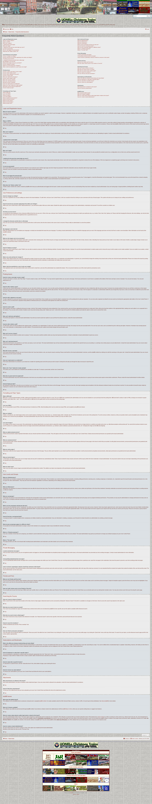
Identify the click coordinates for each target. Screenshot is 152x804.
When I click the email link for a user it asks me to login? (15, 66)
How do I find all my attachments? (84, 88)
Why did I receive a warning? (9, 82)
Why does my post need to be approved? (12, 86)
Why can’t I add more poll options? (10, 76)
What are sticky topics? (8, 100)
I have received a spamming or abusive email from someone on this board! (93, 57)
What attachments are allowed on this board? (87, 86)
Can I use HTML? (7, 93)
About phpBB (105, 701)
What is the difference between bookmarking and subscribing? (90, 78)
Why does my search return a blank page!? (86, 70)
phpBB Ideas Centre (67, 709)
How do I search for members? (84, 72)
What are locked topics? (8, 101)
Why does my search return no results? (85, 69)
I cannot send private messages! (84, 54)
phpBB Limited (42, 701)
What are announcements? (9, 99)
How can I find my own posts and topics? (86, 73)
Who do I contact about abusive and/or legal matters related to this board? (93, 95)
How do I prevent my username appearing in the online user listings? (17, 57)
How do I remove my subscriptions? (85, 82)
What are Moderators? (82, 41)
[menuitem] (11, 29)
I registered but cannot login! (9, 44)
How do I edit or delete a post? (9, 72)
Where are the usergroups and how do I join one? (88, 44)
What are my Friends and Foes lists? (85, 62)
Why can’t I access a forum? (9, 79)
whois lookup (101, 716)
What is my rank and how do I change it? (11, 65)
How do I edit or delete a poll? (9, 78)
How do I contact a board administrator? (86, 96)
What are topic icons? (7, 103)
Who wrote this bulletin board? (83, 92)
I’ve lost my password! (8, 48)
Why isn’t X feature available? (83, 94)
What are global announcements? (10, 97)
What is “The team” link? (82, 50)
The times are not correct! (8, 58)
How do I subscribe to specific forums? (85, 80)
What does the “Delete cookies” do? (10, 51)
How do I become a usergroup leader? (85, 45)
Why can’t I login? (6, 45)
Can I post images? (7, 96)
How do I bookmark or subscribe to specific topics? (88, 79)
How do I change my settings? (9, 56)
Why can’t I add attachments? (9, 81)
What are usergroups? (82, 43)
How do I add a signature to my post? (11, 74)
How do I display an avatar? (9, 64)
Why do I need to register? (8, 40)
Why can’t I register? (7, 43)
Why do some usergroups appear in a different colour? (89, 47)
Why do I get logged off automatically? (11, 50)
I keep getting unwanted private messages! (86, 56)
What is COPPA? (6, 41)
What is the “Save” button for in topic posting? (12, 85)
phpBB (4, 232)
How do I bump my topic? (8, 87)
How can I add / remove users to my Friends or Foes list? (89, 63)
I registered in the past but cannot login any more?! (14, 47)
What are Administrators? (82, 40)
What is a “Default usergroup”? (84, 48)
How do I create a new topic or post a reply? (12, 71)
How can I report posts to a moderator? (11, 83)
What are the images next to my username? (12, 62)
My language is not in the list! (9, 61)
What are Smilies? (7, 95)
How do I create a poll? (8, 75)
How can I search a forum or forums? (85, 68)
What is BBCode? (6, 92)
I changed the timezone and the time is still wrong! (13, 60)
